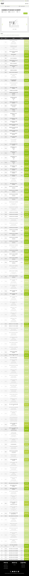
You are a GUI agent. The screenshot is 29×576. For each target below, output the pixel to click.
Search (2, 33)
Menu (27, 3)
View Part (26, 42)
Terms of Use (23, 567)
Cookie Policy (23, 564)
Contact (14, 564)
